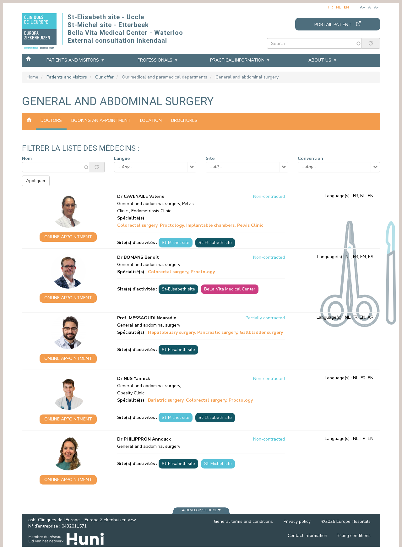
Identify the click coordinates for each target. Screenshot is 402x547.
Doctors (51, 120)
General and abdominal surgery (247, 77)
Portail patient (332, 25)
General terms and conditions (243, 521)
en (346, 7)
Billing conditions (354, 536)
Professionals (155, 60)
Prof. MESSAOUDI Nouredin (147, 318)
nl (338, 7)
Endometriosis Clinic (151, 211)
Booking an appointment (101, 120)
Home (28, 58)
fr (330, 7)
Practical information (237, 60)
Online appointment (68, 237)
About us (319, 60)
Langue (122, 158)
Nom (27, 158)
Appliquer (36, 181)
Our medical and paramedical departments (164, 77)
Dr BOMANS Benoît (138, 257)
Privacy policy (297, 521)
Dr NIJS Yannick (133, 379)
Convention (310, 158)
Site (210, 158)
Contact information (307, 536)
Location (151, 120)
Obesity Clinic (130, 393)
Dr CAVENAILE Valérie (140, 196)
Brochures (184, 120)
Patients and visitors (72, 60)
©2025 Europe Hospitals (346, 521)
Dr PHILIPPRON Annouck (144, 439)
